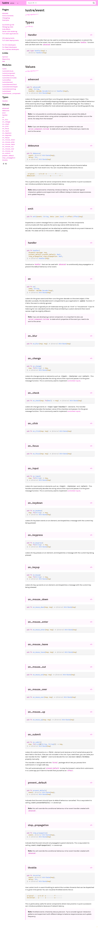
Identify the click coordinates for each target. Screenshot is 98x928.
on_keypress (6, 135)
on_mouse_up (7, 151)
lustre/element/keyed (10, 87)
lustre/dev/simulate (9, 78)
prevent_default (8, 155)
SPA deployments (8, 38)
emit (4, 113)
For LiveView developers (10, 49)
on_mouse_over (8, 149)
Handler (5, 101)
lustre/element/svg (9, 89)
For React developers (9, 47)
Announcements (7, 16)
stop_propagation (8, 158)
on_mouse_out (7, 146)
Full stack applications (10, 34)
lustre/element (7, 82)
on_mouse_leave (8, 144)
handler (5, 115)
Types (29, 22)
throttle (5, 160)
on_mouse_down (8, 140)
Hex (3, 61)
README (5, 13)
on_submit (6, 153)
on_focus (5, 128)
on (3, 117)
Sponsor (5, 57)
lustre (5, 2)
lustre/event (6, 91)
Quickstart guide (8, 25)
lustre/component (8, 73)
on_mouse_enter (8, 142)
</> (91, 35)
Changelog (6, 18)
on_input (5, 131)
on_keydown (6, 133)
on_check (5, 124)
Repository (6, 59)
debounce (5, 110)
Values (30, 67)
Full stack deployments (10, 40)
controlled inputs (74, 381)
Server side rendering (9, 31)
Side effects (6, 29)
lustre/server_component (11, 93)
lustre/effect (6, 80)
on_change (6, 122)
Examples (5, 20)
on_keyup (5, 137)
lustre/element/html (9, 84)
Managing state (7, 27)
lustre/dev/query (8, 75)
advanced (5, 108)
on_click (5, 126)
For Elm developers (9, 45)
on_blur (5, 119)
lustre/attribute (7, 71)
